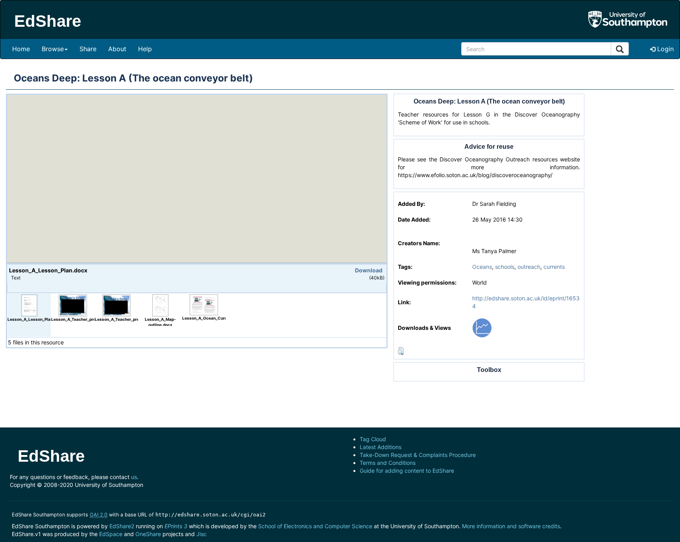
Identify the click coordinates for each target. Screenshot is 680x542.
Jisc (201, 534)
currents (554, 266)
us (134, 477)
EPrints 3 (175, 526)
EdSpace (110, 534)
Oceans (482, 266)
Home (21, 49)
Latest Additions (380, 447)
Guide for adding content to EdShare (407, 470)
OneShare (148, 534)
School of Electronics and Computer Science (315, 526)
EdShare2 (121, 526)
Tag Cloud (373, 439)
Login (664, 49)
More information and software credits (511, 526)
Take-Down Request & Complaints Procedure (418, 454)
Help (145, 49)
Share (87, 49)
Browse (53, 49)
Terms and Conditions (388, 462)
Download (368, 270)
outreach (528, 266)
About (117, 49)
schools (504, 266)
